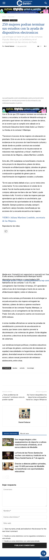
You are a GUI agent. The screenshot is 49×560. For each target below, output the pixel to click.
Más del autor (24, 433)
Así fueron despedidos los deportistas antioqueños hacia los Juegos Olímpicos (36, 397)
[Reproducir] (3, 284)
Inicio (4, 17)
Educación (11, 17)
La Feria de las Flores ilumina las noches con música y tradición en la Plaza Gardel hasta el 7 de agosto (30, 455)
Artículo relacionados (10, 433)
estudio (22, 368)
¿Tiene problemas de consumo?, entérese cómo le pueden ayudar (13, 397)
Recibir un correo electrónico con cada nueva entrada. (22, 541)
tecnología (30, 368)
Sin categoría (13, 20)
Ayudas (15, 368)
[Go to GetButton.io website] (43, 557)
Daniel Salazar (9, 46)
